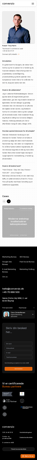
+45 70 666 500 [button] (11, 292)
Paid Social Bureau (27, 262)
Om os (5, 277)
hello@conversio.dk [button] (13, 288)
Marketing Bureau (9, 257)
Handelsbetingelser (26, 432)
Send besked (18, 368)
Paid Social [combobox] (22, 308)
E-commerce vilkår (8, 442)
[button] (27, 456)
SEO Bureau (24, 257)
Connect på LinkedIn (9, 54)
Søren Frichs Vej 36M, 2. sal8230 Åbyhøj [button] (14, 299)
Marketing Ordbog (27, 269)
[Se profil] (32, 314)
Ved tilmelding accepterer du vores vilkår (17, 363)
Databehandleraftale (26, 437)
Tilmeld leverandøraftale (18, 449)
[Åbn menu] (33, 4)
